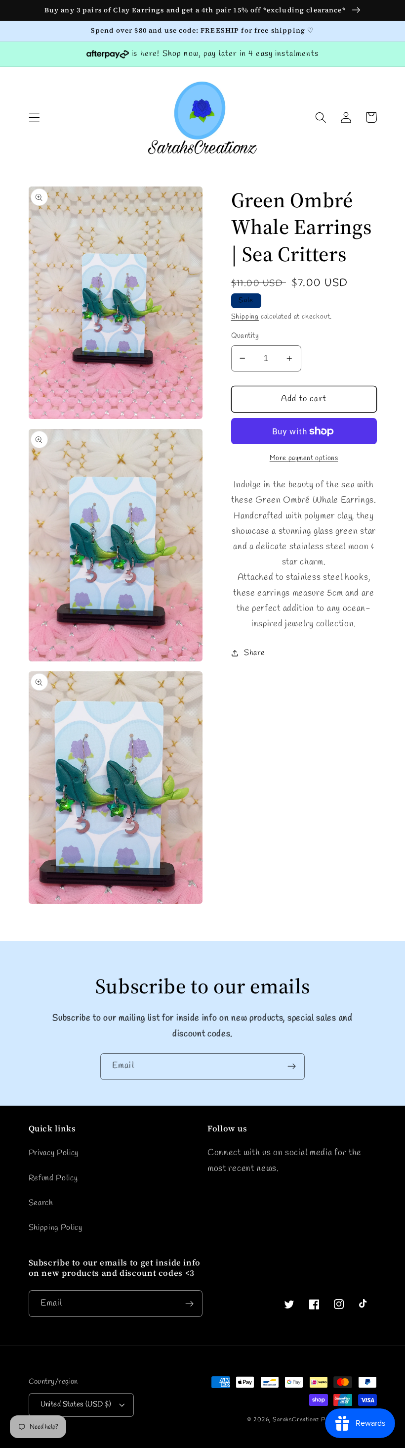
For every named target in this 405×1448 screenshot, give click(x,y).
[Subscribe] (291, 1066)
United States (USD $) (76, 1404)
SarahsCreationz (296, 1420)
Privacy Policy (54, 1153)
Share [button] (254, 653)
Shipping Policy (55, 1227)
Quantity (245, 336)
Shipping (245, 317)
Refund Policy (53, 1178)
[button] (34, 117)
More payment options (304, 458)
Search (41, 1203)
